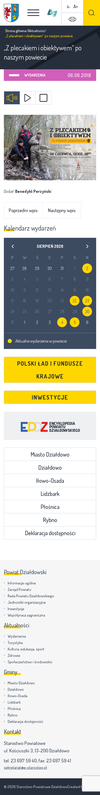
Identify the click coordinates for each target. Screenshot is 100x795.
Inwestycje (50, 397)
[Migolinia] (52, 13)
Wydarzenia (34, 75)
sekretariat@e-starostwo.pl (25, 767)
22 (75, 300)
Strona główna (15, 31)
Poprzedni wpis (23, 210)
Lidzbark (50, 493)
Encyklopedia (50, 426)
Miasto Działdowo (50, 454)
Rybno (50, 519)
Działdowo (50, 467)
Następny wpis (62, 210)
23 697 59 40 (24, 760)
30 (87, 311)
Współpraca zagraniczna (26, 615)
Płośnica (50, 506)
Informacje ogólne (22, 583)
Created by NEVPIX (81, 786)
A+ (75, 6)
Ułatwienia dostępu (72, 19)
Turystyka (15, 642)
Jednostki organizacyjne (27, 602)
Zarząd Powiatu (19, 589)
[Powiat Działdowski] (11, 13)
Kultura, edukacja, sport (26, 649)
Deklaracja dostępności (50, 532)
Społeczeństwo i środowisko (30, 661)
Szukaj (91, 12)
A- (69, 7)
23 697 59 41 (58, 760)
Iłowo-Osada (50, 480)
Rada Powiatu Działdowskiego (31, 595)
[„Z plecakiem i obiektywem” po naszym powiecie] (50, 147)
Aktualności (36, 31)
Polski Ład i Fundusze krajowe (50, 370)
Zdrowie (14, 655)
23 (87, 300)
